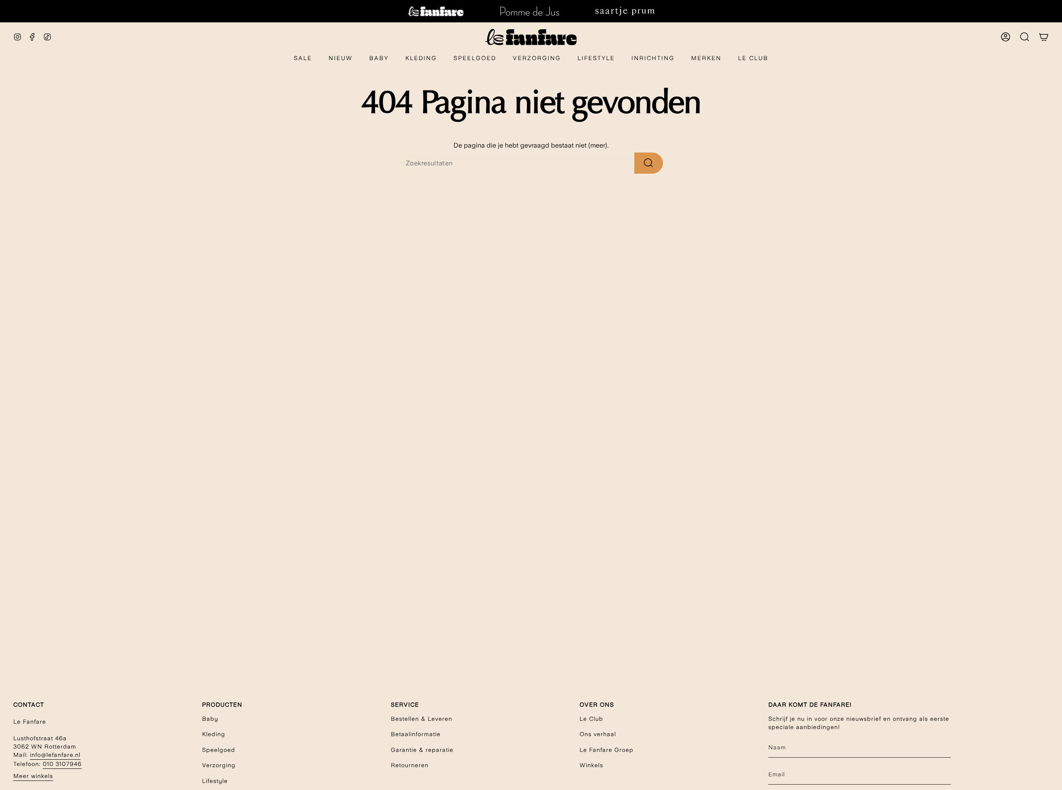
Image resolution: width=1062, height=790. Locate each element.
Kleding (213, 734)
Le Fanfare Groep (606, 749)
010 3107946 (62, 764)
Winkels (591, 765)
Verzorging (219, 765)
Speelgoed (218, 749)
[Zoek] (648, 163)
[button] (379, 58)
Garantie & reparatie (422, 749)
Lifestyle (215, 781)
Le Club (591, 718)
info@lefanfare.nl (55, 754)
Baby (210, 718)
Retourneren (410, 765)
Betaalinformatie (416, 734)
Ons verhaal (598, 734)
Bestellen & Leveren (421, 718)
